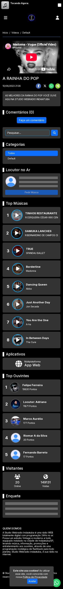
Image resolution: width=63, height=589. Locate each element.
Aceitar (32, 581)
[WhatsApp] (56, 583)
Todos (11, 153)
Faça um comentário (31, 120)
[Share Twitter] (44, 86)
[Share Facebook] (38, 86)
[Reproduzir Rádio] (59, 5)
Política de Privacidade (35, 577)
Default (11, 158)
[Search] (54, 133)
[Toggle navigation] (5, 17)
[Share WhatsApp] (51, 86)
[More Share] (57, 86)
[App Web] (31, 364)
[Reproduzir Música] (17, 215)
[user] (57, 17)
